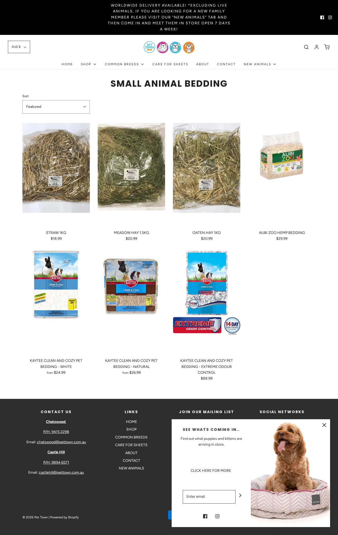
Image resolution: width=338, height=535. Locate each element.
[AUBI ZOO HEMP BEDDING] (282, 174)
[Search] (306, 47)
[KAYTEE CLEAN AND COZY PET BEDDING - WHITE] (56, 302)
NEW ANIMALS (131, 468)
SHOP (131, 429)
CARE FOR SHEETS (170, 64)
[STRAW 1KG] (56, 174)
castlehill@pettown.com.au (61, 472)
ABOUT (202, 64)
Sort (25, 96)
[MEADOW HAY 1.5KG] (131, 174)
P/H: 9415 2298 (56, 432)
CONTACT (226, 64)
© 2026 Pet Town (35, 517)
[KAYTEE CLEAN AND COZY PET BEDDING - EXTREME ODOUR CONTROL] (206, 302)
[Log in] (316, 47)
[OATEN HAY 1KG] (206, 174)
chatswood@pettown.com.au (61, 442)
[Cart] (327, 47)
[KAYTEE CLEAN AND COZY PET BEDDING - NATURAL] (131, 302)
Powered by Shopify (64, 517)
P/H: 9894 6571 (56, 462)
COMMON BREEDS (131, 437)
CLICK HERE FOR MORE (211, 470)
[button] (19, 47)
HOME (67, 64)
